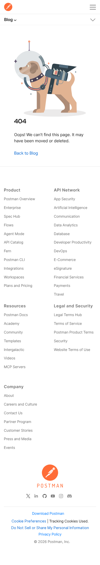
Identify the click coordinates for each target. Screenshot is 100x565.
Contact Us (13, 413)
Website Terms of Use (72, 350)
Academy (11, 323)
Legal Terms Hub (68, 315)
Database (62, 234)
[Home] (8, 7)
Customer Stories (18, 430)
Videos (9, 358)
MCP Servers (14, 367)
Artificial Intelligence (70, 208)
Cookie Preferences (29, 521)
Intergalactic (14, 350)
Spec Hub (12, 216)
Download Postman (48, 513)
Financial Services (69, 277)
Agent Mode (14, 234)
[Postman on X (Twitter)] (28, 496)
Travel (59, 294)
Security (60, 341)
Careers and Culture (20, 404)
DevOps (60, 251)
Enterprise (12, 208)
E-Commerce (65, 260)
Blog (8, 19)
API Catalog (13, 242)
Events (9, 448)
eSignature (63, 268)
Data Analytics (66, 225)
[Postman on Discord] (69, 496)
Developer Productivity (73, 242)
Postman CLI (14, 260)
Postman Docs (16, 315)
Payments (62, 286)
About (9, 396)
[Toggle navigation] (93, 19)
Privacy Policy (50, 534)
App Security (64, 199)
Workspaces (14, 277)
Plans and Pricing (18, 286)
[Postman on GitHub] (45, 496)
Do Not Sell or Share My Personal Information (50, 528)
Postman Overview (19, 199)
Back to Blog (26, 153)
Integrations (14, 268)
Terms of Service (68, 323)
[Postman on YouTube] (53, 496)
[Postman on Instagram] (61, 496)
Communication (67, 216)
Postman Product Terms (74, 332)
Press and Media (17, 439)
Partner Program (17, 422)
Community (13, 332)
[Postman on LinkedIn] (36, 496)
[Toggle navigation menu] (93, 6)
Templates (12, 341)
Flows (9, 225)
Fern (7, 251)
